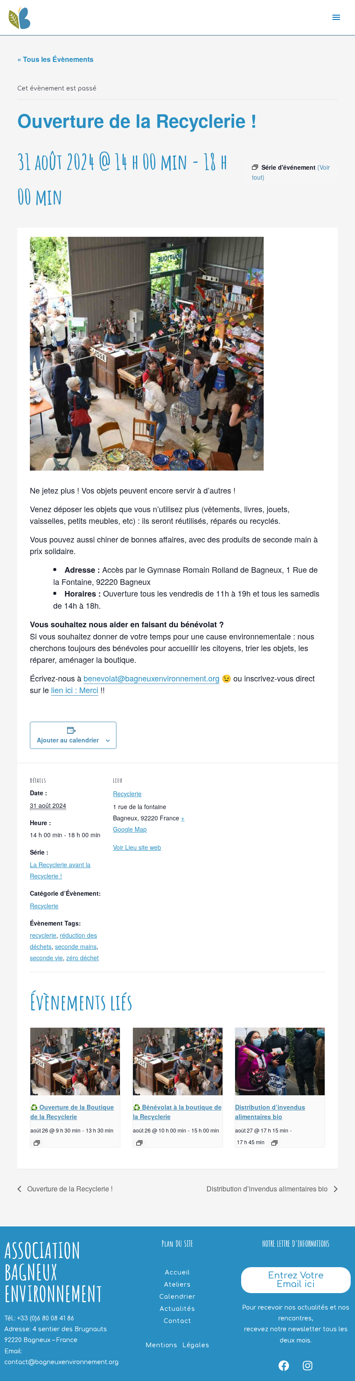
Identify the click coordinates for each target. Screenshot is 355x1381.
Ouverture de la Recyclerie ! (69, 1189)
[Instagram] (308, 1365)
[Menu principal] (336, 17)
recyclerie (43, 935)
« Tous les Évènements (55, 59)
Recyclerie (44, 905)
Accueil (177, 1272)
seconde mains (76, 946)
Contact (177, 1321)
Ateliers (177, 1284)
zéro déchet (82, 957)
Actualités (177, 1309)
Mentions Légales (177, 1345)
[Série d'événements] (37, 1142)
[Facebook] (284, 1365)
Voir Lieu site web (137, 847)
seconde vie (46, 957)
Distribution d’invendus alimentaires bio (268, 1189)
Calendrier (177, 1297)
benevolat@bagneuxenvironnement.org (151, 678)
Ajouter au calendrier (68, 740)
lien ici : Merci (74, 689)
